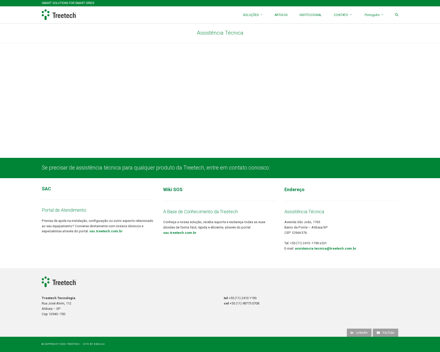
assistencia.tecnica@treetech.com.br (325, 248)
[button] (397, 15)
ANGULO (99, 344)
